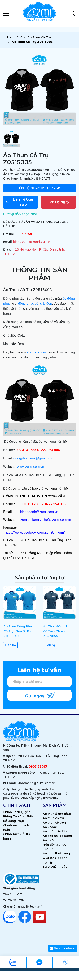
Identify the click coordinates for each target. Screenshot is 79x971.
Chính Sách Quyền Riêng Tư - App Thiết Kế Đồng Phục (18, 816)
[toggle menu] (6, 13)
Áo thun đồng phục (57, 814)
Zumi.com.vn (36, 352)
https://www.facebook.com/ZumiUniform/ (35, 532)
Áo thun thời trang (56, 853)
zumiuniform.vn (31, 519)
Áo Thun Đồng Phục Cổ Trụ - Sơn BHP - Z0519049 (18, 631)
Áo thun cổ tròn (54, 822)
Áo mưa (49, 840)
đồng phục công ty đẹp (35, 303)
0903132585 (40, 188)
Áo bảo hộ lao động (57, 836)
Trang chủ (14, 37)
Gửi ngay (35, 695)
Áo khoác (50, 827)
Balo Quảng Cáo (55, 867)
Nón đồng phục (54, 844)
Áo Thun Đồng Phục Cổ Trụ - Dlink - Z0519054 (58, 631)
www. (21, 466)
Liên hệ (10, 645)
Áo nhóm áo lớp (55, 831)
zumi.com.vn (34, 466)
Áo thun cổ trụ (53, 818)
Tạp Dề (48, 849)
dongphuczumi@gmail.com (33, 458)
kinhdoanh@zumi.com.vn (32, 242)
